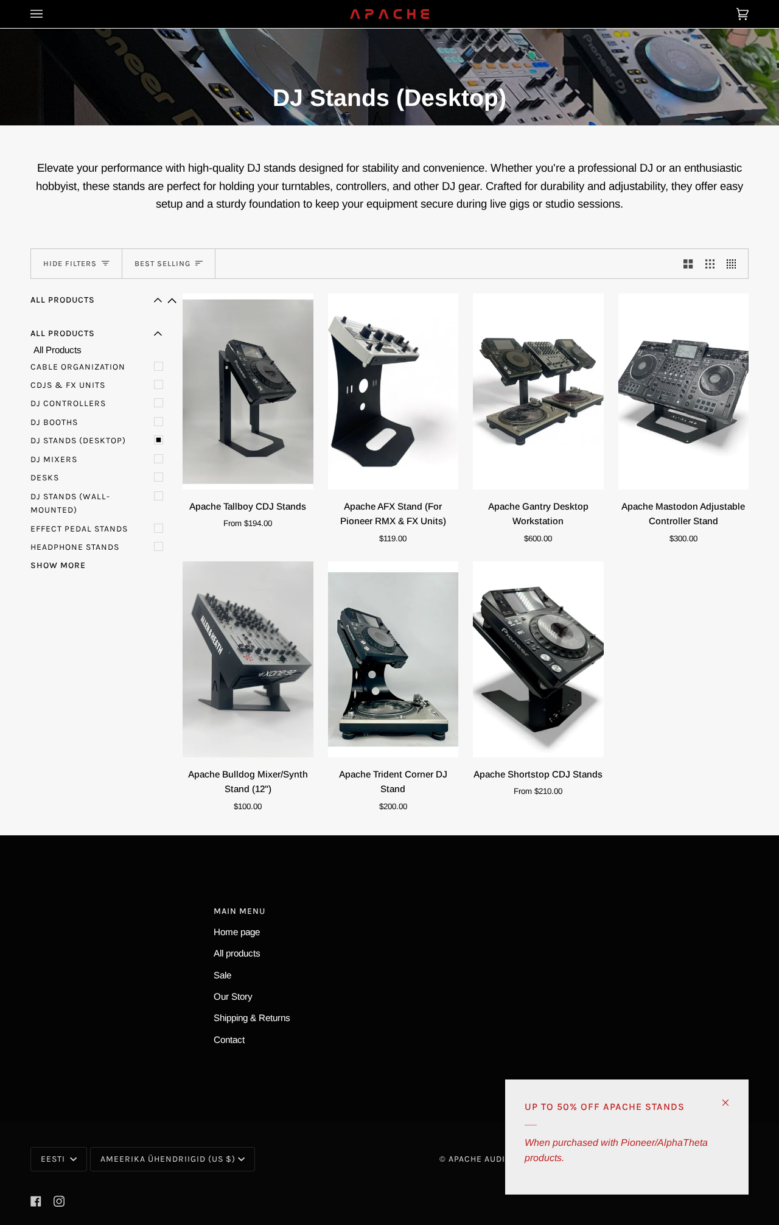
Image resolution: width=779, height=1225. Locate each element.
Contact (229, 1039)
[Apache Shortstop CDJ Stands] (538, 659)
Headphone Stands (74, 547)
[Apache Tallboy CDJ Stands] (248, 391)
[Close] (731, 1097)
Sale (222, 975)
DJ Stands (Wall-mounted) (70, 503)
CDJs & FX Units (67, 385)
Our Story (233, 996)
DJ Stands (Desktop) (78, 440)
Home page (237, 932)
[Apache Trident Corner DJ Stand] (393, 659)
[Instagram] (59, 1201)
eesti (54, 1159)
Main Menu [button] (239, 911)
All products (237, 953)
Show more (58, 565)
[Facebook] (35, 1201)
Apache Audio (480, 1159)
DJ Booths (54, 422)
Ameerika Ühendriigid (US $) (168, 1159)
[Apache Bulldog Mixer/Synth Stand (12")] (248, 659)
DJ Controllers (68, 403)
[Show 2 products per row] (688, 263)
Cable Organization (77, 367)
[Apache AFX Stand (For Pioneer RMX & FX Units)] (393, 391)
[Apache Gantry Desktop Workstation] (538, 391)
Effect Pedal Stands (79, 529)
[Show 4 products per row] (734, 263)
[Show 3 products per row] (710, 263)
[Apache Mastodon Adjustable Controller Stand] (683, 391)
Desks (44, 477)
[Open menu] (48, 14)
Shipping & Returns (252, 1018)
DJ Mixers (53, 459)
